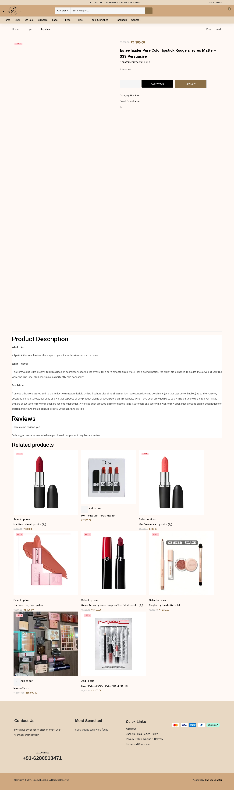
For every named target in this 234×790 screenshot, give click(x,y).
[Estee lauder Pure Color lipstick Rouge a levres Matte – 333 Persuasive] (121, 107)
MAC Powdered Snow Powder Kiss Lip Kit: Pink (104, 686)
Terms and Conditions (138, 744)
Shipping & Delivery (152, 739)
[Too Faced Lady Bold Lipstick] (46, 563)
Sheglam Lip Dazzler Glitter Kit (164, 605)
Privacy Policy (134, 739)
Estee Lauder (133, 101)
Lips (30, 29)
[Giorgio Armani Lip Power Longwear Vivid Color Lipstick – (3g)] (113, 563)
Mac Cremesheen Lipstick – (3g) (155, 524)
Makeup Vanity (21, 688)
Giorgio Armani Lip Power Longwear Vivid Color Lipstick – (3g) (112, 605)
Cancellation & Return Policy (142, 733)
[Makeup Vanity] (46, 644)
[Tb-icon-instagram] (26, 2)
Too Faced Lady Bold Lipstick (28, 605)
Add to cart (157, 83)
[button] (94, 508)
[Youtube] (32, 2)
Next (218, 29)
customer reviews (131, 62)
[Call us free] (42, 745)
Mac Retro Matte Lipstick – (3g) (30, 524)
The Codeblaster (213, 780)
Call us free (42, 753)
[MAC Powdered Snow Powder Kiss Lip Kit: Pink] (113, 644)
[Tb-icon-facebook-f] (14, 2)
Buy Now (190, 83)
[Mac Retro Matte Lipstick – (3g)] (46, 482)
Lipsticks (46, 29)
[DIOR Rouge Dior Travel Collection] (108, 477)
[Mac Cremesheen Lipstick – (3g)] (171, 482)
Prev (208, 29)
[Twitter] (20, 2)
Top (229, 774)
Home (15, 29)
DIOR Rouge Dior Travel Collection (98, 515)
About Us (131, 728)
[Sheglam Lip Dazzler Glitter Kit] (181, 563)
